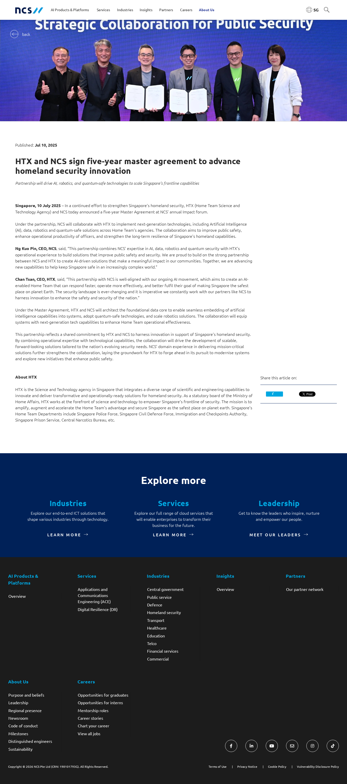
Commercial (158, 658)
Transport (155, 620)
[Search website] (327, 10)
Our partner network (304, 589)
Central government (165, 589)
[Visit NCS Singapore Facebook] (231, 746)
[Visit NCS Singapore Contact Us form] (292, 746)
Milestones (18, 733)
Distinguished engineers (30, 741)
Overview (17, 596)
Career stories (90, 717)
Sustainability (20, 748)
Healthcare (157, 627)
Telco (151, 643)
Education (156, 635)
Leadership (18, 702)
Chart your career (93, 725)
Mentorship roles (93, 710)
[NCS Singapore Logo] (29, 10)
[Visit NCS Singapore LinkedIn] (251, 746)
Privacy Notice (247, 766)
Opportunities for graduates (103, 694)
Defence (154, 604)
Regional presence (25, 710)
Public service (159, 597)
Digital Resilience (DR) (98, 609)
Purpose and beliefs (26, 694)
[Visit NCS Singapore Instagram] (312, 746)
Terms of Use (218, 766)
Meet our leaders (275, 534)
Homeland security (164, 612)
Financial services (162, 650)
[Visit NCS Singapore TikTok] (333, 746)
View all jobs (89, 733)
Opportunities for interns (100, 702)
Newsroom (18, 717)
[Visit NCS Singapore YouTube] (272, 746)
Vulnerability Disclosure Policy (318, 766)
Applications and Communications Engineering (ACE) (94, 595)
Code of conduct (23, 725)
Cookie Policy (277, 766)
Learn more (64, 534)
